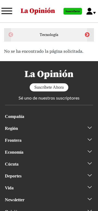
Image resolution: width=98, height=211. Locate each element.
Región (11, 128)
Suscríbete (72, 11)
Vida (9, 188)
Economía (14, 152)
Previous (11, 35)
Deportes (13, 176)
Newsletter (14, 199)
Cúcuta (12, 164)
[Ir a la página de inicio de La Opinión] (38, 11)
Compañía (14, 116)
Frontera (13, 140)
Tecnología (49, 34)
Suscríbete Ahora (49, 87)
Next (87, 35)
